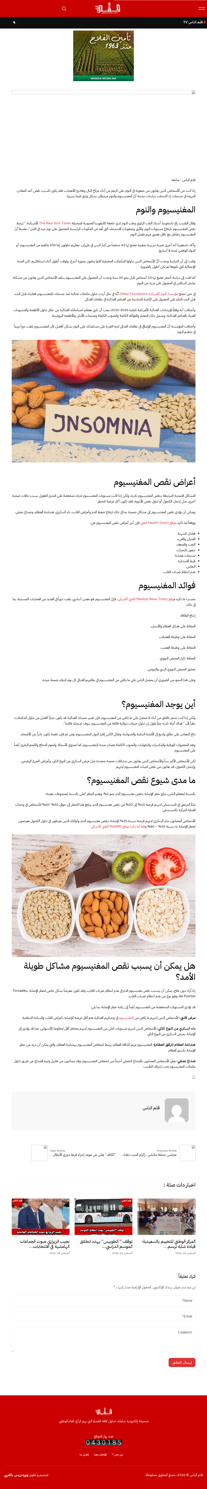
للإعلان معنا (100, 1454)
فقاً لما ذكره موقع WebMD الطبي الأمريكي (118, 826)
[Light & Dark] (14, 22)
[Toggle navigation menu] (202, 8)
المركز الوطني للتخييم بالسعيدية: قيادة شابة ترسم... (168, 1244)
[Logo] (107, 13)
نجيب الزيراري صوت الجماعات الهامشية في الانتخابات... (45, 1244)
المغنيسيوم (126, 1017)
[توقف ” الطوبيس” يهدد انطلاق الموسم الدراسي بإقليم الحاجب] (103, 1217)
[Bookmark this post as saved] (193, 1077)
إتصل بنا (84, 1454)
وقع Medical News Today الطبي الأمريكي (146, 599)
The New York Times (55, 223)
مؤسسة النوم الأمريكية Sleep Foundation (149, 293)
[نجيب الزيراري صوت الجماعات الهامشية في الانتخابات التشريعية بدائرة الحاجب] (41, 1217)
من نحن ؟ (117, 1454)
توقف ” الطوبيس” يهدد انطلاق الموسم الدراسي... (106, 1244)
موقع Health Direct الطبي (158, 522)
